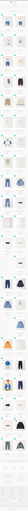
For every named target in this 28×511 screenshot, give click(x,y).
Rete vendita (2, 491)
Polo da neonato (20, 150)
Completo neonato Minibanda (8, 170)
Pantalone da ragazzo (7, 230)
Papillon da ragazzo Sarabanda (20, 210)
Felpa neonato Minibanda (7, 150)
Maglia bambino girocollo (20, 312)
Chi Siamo (2, 489)
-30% (15, 75)
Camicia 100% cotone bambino (20, 190)
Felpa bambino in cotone (7, 352)
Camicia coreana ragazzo (20, 352)
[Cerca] (17, 500)
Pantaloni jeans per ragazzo (7, 210)
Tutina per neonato (7, 29)
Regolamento (7, 505)
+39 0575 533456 (19, 461)
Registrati (20, 490)
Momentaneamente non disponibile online (8, 67)
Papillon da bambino (7, 433)
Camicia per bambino (20, 230)
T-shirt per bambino (20, 49)
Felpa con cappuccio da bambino (8, 312)
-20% (15, 256)
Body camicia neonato (20, 170)
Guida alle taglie (12, 489)
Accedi (20, 491)
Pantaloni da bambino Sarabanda (7, 292)
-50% (2, 75)
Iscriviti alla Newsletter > (13, 497)
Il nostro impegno (3, 490)
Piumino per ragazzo (20, 433)
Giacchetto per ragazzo (20, 453)
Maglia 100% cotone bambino (20, 332)
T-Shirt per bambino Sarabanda (8, 49)
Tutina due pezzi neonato (20, 29)
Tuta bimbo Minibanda (8, 69)
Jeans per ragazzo (7, 453)
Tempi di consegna (12, 490)
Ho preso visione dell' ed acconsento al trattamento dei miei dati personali (7, 483)
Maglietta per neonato (20, 69)
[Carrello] (25, 2)
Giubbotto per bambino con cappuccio (20, 292)
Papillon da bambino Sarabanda (20, 271)
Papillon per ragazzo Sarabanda (7, 251)
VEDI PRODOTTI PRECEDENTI (14, 11)
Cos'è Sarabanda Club (21, 489)
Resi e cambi (11, 491)
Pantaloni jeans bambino (7, 190)
